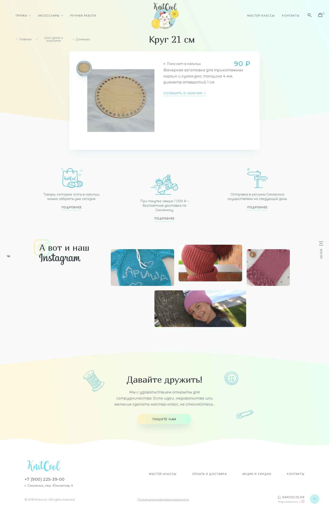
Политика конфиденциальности (163, 499)
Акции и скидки (256, 474)
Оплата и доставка (209, 474)
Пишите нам (164, 419)
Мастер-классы (261, 15)
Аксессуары (49, 15)
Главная (25, 39)
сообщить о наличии (183, 93)
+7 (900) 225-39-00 (44, 479)
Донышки (83, 39)
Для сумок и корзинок (54, 39)
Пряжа (21, 15)
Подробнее (72, 207)
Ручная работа (83, 15)
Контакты (290, 15)
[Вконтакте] (8, 256)
